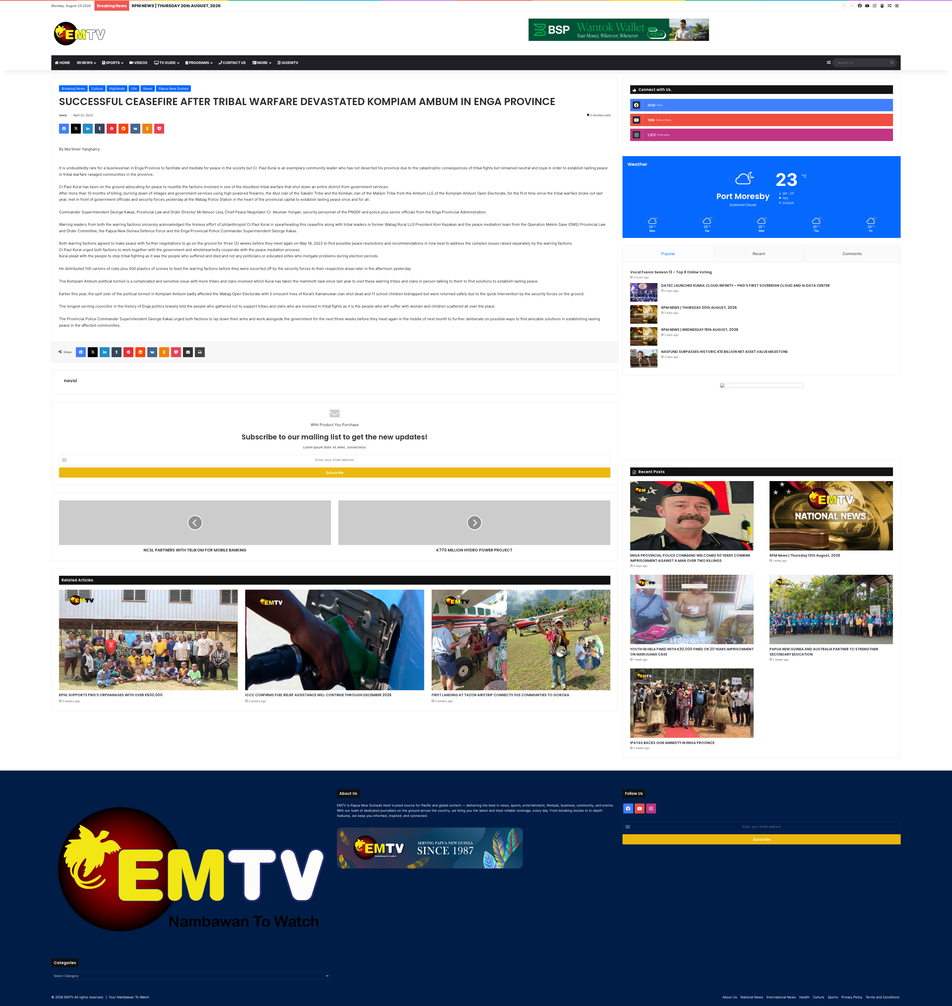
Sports (112, 62)
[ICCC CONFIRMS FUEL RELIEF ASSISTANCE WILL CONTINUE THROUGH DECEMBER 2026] (334, 640)
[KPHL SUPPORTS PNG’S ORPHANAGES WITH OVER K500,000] (148, 640)
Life (134, 88)
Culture (97, 88)
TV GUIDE (167, 62)
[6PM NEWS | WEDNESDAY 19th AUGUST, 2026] (643, 336)
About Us (729, 997)
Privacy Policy (851, 997)
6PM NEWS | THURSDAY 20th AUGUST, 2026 (699, 307)
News (86, 62)
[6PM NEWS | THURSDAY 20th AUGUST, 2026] (643, 314)
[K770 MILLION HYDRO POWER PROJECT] (474, 522)
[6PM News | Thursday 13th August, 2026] (831, 515)
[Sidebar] (897, 6)
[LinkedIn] (88, 129)
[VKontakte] (135, 129)
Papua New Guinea (173, 88)
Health (804, 997)
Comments (852, 253)
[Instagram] (874, 6)
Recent (759, 253)
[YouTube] (867, 6)
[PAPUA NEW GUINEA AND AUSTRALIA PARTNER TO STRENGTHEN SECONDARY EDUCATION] (831, 609)
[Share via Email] (188, 352)
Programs (198, 62)
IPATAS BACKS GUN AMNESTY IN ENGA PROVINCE (672, 742)
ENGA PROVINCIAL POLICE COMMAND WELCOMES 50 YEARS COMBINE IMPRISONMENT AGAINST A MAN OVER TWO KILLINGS (690, 558)
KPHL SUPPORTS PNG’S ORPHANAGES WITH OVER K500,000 (111, 694)
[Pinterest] (112, 129)
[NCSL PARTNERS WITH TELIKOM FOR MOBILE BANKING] (195, 522)
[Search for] (892, 62)
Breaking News (73, 88)
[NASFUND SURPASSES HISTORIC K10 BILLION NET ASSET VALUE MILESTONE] (643, 358)
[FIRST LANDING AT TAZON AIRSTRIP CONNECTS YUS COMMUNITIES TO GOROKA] (521, 640)
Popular (668, 253)
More (262, 62)
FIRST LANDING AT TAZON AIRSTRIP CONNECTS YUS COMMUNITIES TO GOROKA (500, 694)
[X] (76, 129)
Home (64, 62)
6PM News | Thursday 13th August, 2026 (805, 555)
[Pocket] (159, 129)
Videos (140, 62)
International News (781, 997)
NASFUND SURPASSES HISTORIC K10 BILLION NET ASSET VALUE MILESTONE (724, 351)
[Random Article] (889, 6)
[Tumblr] (100, 129)
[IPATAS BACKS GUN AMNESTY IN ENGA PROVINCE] (692, 703)
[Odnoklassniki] (147, 129)
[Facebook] (859, 6)
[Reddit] (123, 129)
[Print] (200, 352)
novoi (63, 115)
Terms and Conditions (882, 997)
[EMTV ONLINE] (96, 33)
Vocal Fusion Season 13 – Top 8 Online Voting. (671, 272)
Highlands (117, 88)
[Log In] (882, 6)
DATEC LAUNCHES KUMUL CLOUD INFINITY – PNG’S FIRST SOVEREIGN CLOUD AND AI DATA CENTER (745, 285)
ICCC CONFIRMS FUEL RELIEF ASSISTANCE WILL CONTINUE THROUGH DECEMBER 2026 (318, 694)
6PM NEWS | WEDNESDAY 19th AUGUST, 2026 (178, 5)
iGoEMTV (289, 62)
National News (752, 997)
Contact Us (234, 62)
